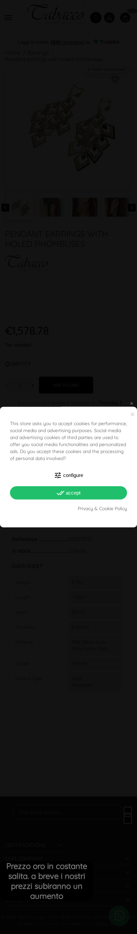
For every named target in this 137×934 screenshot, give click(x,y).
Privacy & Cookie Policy (102, 509)
